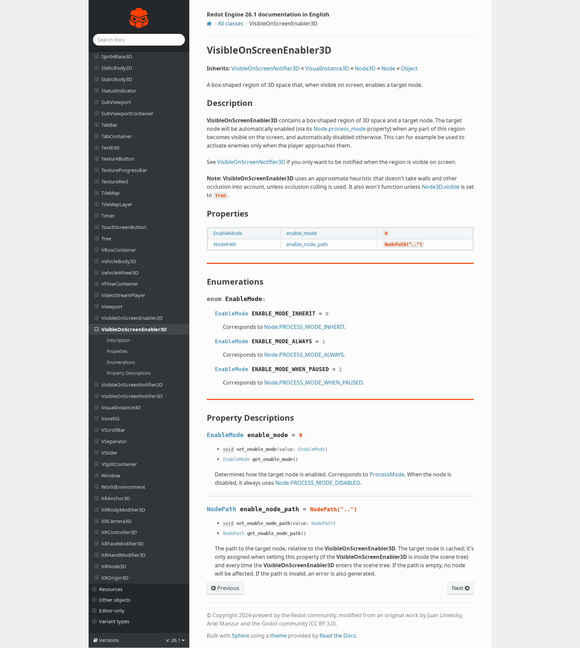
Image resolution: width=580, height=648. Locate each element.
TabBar (109, 124)
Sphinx (240, 635)
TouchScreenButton (123, 227)
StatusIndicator (118, 90)
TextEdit (110, 147)
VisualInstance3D (121, 407)
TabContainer (116, 136)
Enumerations (121, 362)
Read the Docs (338, 635)
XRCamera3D (116, 521)
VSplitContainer (119, 464)
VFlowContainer (119, 283)
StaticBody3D (116, 79)
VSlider (109, 452)
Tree (106, 238)
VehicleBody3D (118, 261)
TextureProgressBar (124, 170)
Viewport (111, 306)
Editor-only (112, 610)
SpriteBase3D (116, 56)
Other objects (114, 599)
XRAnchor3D (115, 498)
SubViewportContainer (127, 113)
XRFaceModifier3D (122, 543)
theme (278, 635)
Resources (111, 589)
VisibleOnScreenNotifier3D (132, 396)
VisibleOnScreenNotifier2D (132, 384)
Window (110, 475)
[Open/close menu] (97, 56)
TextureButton (117, 158)
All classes (230, 23)
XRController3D (119, 532)
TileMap (110, 192)
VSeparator (114, 441)
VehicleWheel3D (120, 272)
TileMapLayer (116, 204)
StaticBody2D (116, 67)
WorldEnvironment (123, 486)
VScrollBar (113, 429)
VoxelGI (110, 418)
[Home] (209, 23)
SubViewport (116, 102)
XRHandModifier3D (123, 554)
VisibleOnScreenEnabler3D (134, 329)
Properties (117, 351)
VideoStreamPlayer (123, 295)
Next (458, 588)
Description (118, 340)
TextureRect (114, 181)
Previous (227, 588)
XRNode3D (113, 566)
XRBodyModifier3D (123, 509)
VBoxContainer (118, 249)
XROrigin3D (115, 577)
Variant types (114, 621)
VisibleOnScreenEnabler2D (132, 317)
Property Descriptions (129, 373)
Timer (108, 215)
